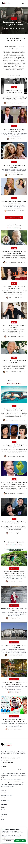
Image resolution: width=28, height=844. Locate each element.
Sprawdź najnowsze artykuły (14, 217)
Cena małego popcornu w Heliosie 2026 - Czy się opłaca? (14, 782)
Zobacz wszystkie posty (14, 228)
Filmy (14, 18)
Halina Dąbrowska (5, 793)
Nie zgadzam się (8, 840)
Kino (2, 817)
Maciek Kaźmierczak (5, 800)
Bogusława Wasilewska (6, 795)
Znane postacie (14, 568)
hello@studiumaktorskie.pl (8, 762)
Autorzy (3, 790)
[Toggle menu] (25, 3)
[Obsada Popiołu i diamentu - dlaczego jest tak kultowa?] (14, 86)
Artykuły (3, 766)
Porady (2, 822)
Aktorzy (14, 248)
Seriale (2, 819)
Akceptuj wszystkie (20, 840)
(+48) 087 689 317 (7, 760)
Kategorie (4, 804)
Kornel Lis (3, 798)
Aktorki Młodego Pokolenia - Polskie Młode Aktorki (12, 779)
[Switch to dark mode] (23, 3)
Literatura (3, 807)
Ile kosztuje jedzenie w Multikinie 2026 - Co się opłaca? (13, 773)
